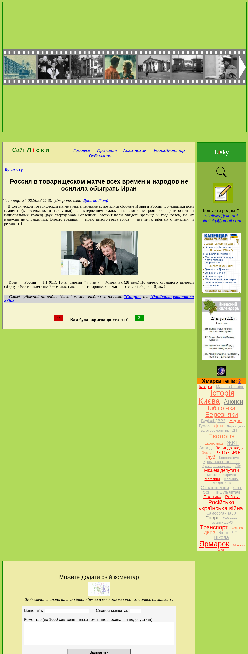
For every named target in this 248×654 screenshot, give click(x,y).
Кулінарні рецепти (216, 466)
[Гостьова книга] (223, 201)
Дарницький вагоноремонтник (223, 428)
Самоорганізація (221, 513)
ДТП (236, 430)
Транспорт (214, 527)
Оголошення (215, 487)
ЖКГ (233, 442)
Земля (207, 452)
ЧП (235, 533)
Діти (218, 425)
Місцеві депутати (221, 470)
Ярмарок (214, 544)
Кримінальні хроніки (221, 462)
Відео (235, 420)
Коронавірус (229, 457)
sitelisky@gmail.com (221, 220)
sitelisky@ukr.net (221, 215)
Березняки (221, 414)
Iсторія (205, 386)
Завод (205, 447)
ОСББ (237, 488)
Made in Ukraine (230, 387)
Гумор (204, 426)
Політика (212, 496)
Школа (221, 537)
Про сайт (106, 150)
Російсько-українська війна (221, 505)
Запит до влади (230, 448)
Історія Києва (216, 397)
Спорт (212, 517)
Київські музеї (228, 452)
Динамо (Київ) (95, 200)
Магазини (212, 479)
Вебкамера (100, 155)
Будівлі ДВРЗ (213, 421)
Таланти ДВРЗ (221, 522)
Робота (232, 496)
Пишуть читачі (227, 492)
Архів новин (135, 150)
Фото (223, 533)
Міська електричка (221, 475)
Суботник (230, 518)
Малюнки (231, 479)
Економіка (213, 443)
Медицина (221, 483)
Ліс (238, 466)
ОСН (206, 492)
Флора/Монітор (169, 150)
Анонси (233, 401)
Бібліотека (221, 408)
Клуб (209, 457)
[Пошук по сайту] (221, 177)
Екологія (221, 436)
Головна (81, 150)
